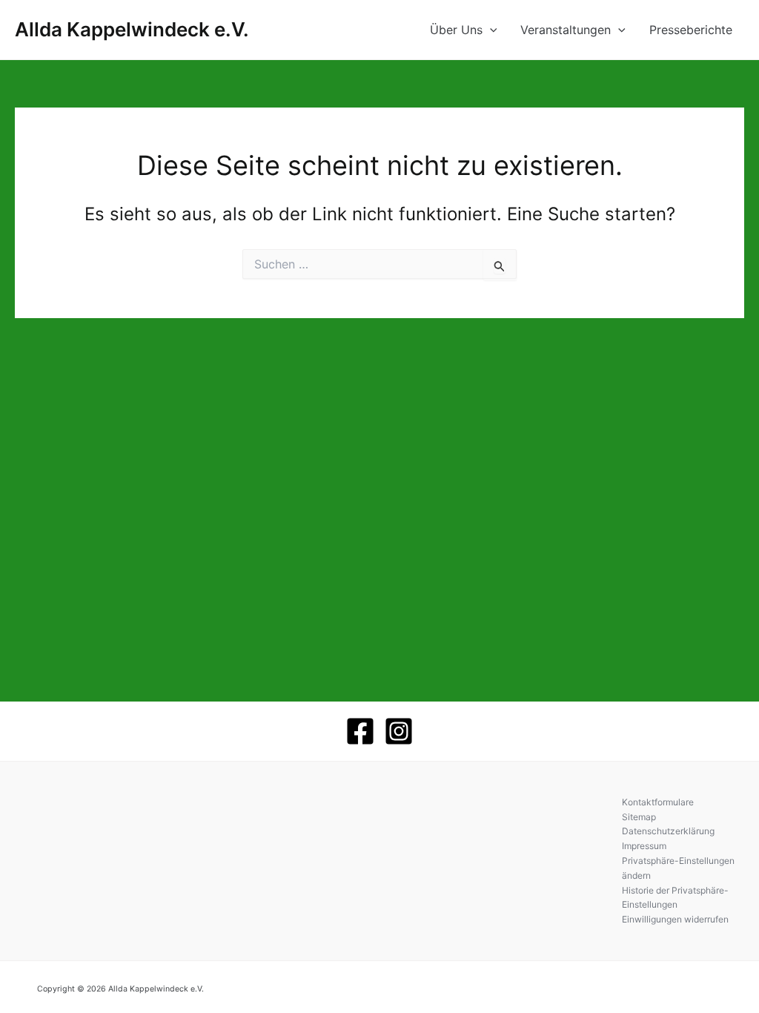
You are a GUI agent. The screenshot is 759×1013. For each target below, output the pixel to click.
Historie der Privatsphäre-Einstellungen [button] (675, 898)
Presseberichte (690, 29)
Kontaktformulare (658, 802)
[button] (490, 29)
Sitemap (639, 816)
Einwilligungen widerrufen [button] (675, 919)
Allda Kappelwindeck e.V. (132, 29)
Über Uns (456, 29)
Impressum (644, 845)
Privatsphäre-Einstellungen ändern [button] (678, 868)
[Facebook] (360, 731)
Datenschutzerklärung (668, 831)
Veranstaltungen (565, 29)
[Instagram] (399, 731)
